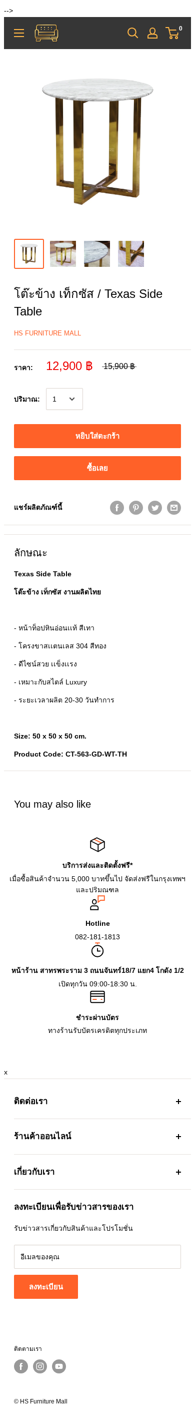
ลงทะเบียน (46, 1286)
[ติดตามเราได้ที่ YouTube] (59, 1366)
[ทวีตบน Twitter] (155, 507)
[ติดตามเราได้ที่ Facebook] (21, 1366)
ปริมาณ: (27, 399)
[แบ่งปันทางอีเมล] (174, 507)
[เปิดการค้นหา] (133, 33)
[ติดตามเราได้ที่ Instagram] (40, 1366)
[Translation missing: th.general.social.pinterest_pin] (136, 507)
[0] (172, 33)
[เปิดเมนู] (19, 33)
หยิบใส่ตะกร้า (98, 436)
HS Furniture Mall (47, 333)
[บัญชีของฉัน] (153, 33)
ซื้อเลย (97, 468)
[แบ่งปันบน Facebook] (117, 507)
